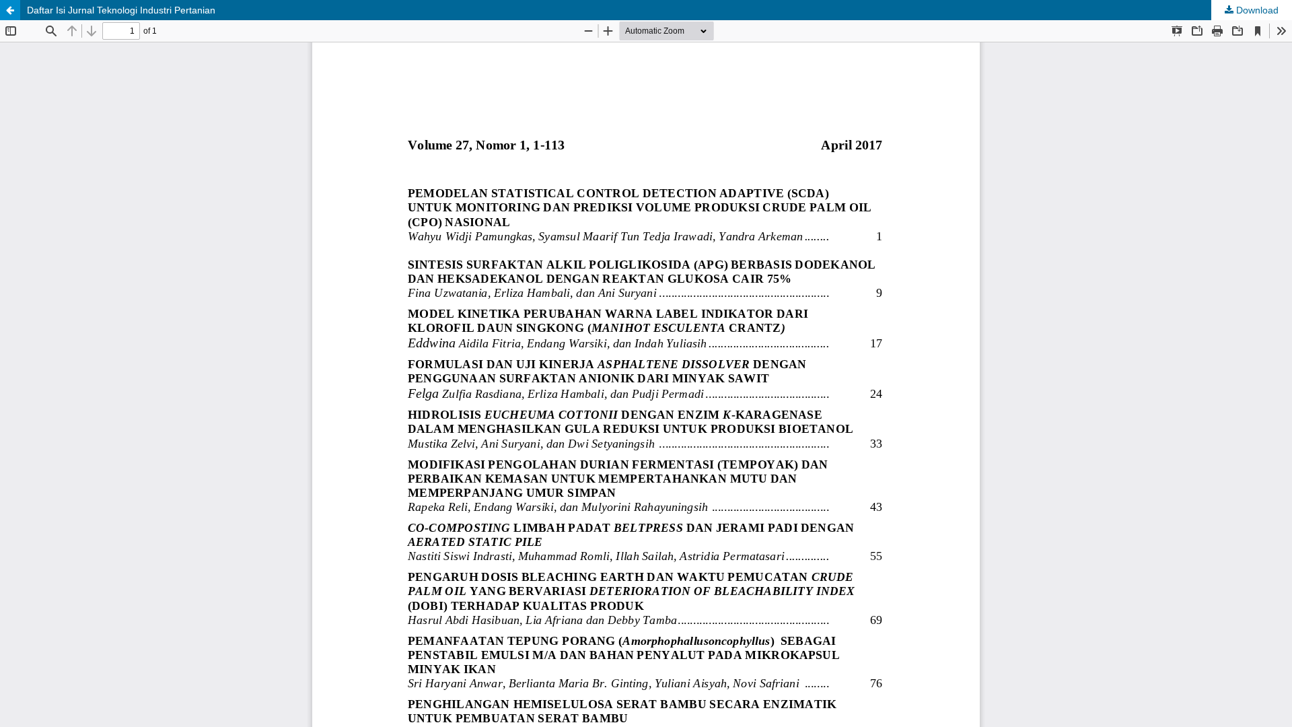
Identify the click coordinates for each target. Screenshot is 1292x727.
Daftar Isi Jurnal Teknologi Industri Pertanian (121, 10)
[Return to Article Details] (10, 10)
